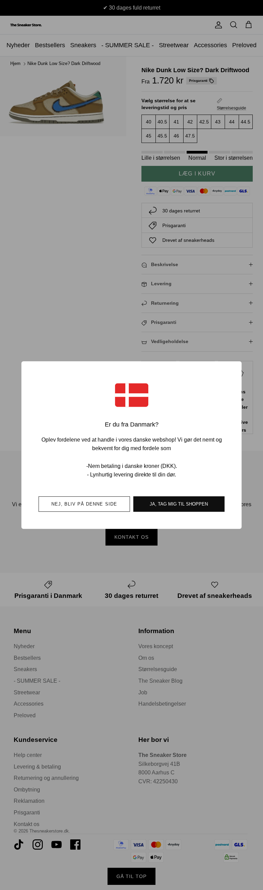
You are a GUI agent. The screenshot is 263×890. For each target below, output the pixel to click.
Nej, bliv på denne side (84, 504)
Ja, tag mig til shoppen (179, 504)
